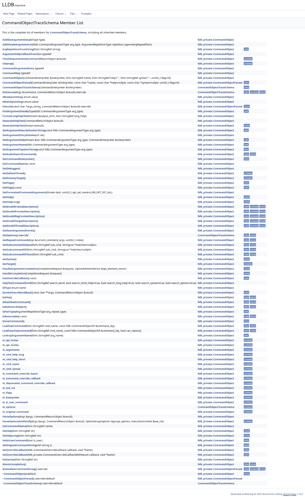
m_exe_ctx (8, 388)
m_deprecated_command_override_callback (28, 383)
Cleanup (7, 63)
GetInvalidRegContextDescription (22, 216)
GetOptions (9, 235)
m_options (8, 407)
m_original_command (15, 411)
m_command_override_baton (20, 373)
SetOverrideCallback (14, 450)
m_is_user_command (15, 402)
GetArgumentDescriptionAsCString (23, 130)
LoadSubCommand (14, 326)
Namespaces (42, 13)
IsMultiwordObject (13, 306)
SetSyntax (8, 459)
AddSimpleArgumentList (17, 44)
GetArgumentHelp (13, 140)
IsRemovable (10, 316)
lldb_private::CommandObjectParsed (220, 82)
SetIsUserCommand (14, 440)
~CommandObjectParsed (17, 478)
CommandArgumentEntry (18, 68)
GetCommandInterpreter (17, 159)
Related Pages (24, 13)
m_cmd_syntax (11, 368)
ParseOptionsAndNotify (16, 421)
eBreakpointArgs (12, 97)
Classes (59, 13)
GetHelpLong (10, 202)
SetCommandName (14, 426)
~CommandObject (13, 473)
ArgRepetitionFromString (18, 49)
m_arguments (10, 349)
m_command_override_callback (21, 378)
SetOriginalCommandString (19, 445)
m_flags (7, 392)
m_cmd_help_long (13, 354)
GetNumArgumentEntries (18, 230)
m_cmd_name (10, 364)
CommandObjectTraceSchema (68, 32)
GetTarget (8, 264)
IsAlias (6, 297)
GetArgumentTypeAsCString (19, 149)
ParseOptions (10, 416)
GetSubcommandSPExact (17, 254)
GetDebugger (10, 168)
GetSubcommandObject (17, 244)
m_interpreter (10, 397)
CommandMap (11, 73)
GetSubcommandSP (14, 249)
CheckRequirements (14, 58)
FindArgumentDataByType (18, 111)
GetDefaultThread (13, 173)
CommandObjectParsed (16, 82)
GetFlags (7, 182)
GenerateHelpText (13, 120)
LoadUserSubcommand (16, 330)
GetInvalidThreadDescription (19, 225)
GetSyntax (8, 259)
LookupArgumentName (17, 335)
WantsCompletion (13, 464)
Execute (7, 106)
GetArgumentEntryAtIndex (18, 135)
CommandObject (12, 78)
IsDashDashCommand (15, 302)
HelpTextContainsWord (16, 283)
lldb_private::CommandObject (216, 39)
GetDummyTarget (13, 178)
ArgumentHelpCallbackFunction (22, 54)
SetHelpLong (10, 435)
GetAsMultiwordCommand (18, 154)
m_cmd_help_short (13, 359)
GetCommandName (14, 163)
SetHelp (7, 431)
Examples (86, 13)
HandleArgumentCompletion (20, 268)
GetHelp (7, 197)
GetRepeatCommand (15, 240)
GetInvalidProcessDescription (20, 211)
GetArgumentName (14, 144)
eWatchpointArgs (13, 101)
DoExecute (8, 92)
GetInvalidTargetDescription (19, 221)
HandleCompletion (13, 273)
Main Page (8, 13)
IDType (6, 287)
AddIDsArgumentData (15, 39)
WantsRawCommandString (18, 469)
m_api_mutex (10, 345)
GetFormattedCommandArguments (24, 192)
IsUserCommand (12, 321)
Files (72, 13)
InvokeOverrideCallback (17, 292)
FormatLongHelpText (15, 116)
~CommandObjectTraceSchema (21, 483)
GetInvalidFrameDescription (19, 206)
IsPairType (8, 311)
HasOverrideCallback (15, 278)
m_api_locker (10, 340)
